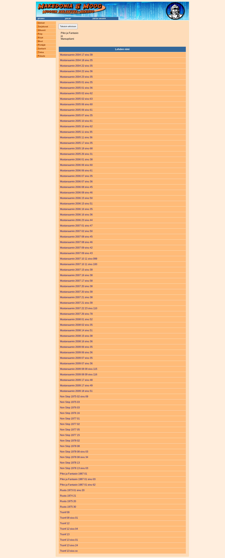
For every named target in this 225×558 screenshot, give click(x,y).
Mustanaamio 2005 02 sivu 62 (76, 93)
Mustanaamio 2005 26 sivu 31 (76, 154)
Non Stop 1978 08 (70, 446)
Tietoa (41, 52)
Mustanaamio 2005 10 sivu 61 (76, 121)
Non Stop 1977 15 (70, 435)
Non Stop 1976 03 (70, 407)
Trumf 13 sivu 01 (69, 540)
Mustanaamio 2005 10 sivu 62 (76, 126)
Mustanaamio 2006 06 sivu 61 (76, 170)
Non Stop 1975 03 (70, 402)
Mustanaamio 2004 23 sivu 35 (76, 76)
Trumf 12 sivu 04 (69, 529)
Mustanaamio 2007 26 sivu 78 (76, 314)
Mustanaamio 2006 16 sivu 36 (76, 214)
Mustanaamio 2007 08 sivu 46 (76, 242)
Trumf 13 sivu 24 (69, 545)
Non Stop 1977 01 (70, 418)
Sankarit (42, 48)
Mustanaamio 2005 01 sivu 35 (76, 82)
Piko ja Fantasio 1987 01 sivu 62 (78, 484)
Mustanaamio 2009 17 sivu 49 (76, 385)
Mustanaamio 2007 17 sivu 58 (76, 280)
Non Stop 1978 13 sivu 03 (74, 468)
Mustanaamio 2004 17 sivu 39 (76, 54)
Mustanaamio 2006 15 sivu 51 (76, 203)
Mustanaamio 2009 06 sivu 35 (76, 347)
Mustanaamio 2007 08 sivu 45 (76, 236)
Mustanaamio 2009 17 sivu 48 (76, 380)
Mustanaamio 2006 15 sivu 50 (76, 198)
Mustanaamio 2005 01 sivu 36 (76, 88)
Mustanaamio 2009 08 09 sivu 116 (78, 374)
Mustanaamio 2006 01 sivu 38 (76, 159)
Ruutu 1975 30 (68, 506)
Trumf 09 (64, 512)
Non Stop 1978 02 (70, 440)
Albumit (41, 30)
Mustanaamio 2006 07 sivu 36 (76, 181)
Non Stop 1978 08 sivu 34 (74, 457)
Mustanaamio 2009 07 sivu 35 (76, 358)
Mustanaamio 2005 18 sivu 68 (76, 148)
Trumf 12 (64, 523)
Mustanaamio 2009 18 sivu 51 (76, 391)
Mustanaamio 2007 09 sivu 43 (76, 253)
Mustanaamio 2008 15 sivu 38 (76, 336)
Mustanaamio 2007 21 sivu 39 (76, 303)
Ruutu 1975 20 (68, 501)
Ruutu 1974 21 (68, 495)
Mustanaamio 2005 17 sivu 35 (76, 143)
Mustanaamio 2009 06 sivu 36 (76, 352)
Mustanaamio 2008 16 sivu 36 (76, 341)
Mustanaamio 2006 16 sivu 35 (76, 209)
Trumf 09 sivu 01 (69, 518)
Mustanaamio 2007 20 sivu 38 (76, 286)
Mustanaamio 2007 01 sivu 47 (76, 225)
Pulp (40, 34)
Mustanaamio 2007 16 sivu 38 (76, 275)
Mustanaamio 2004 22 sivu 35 (76, 65)
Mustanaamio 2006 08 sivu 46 (76, 192)
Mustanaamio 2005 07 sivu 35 (76, 115)
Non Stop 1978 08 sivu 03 (74, 451)
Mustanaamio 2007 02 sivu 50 (76, 231)
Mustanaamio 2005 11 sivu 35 (76, 132)
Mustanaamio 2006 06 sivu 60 (76, 165)
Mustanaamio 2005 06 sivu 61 (76, 110)
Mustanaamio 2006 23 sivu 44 (76, 220)
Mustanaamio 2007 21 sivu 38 (76, 297)
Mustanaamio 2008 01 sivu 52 (76, 319)
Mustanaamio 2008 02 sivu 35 (76, 325)
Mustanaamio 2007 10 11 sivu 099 (78, 258)
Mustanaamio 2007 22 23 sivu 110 (78, 308)
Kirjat (40, 37)
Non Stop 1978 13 (70, 462)
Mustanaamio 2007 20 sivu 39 (76, 291)
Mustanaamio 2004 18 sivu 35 (76, 60)
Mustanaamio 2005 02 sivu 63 (76, 99)
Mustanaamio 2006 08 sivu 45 (76, 187)
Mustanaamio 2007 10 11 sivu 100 (78, 264)
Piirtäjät (41, 45)
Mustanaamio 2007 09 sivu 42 (76, 247)
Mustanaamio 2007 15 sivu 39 (76, 269)
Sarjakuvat (43, 26)
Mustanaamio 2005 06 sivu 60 (76, 104)
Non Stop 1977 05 (70, 429)
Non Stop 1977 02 (70, 424)
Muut (40, 41)
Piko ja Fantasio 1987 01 (73, 473)
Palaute (41, 56)
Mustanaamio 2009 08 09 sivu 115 (78, 369)
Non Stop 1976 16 (70, 413)
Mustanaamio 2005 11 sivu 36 (76, 137)
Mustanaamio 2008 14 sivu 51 (76, 330)
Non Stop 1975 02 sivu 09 (74, 396)
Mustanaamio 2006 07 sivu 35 (76, 176)
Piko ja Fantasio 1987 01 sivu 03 (78, 479)
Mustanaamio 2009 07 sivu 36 (76, 363)
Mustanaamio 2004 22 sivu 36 (76, 71)
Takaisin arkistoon (68, 26)
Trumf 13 (64, 534)
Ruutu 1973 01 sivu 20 (72, 490)
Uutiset (41, 23)
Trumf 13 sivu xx (69, 551)
